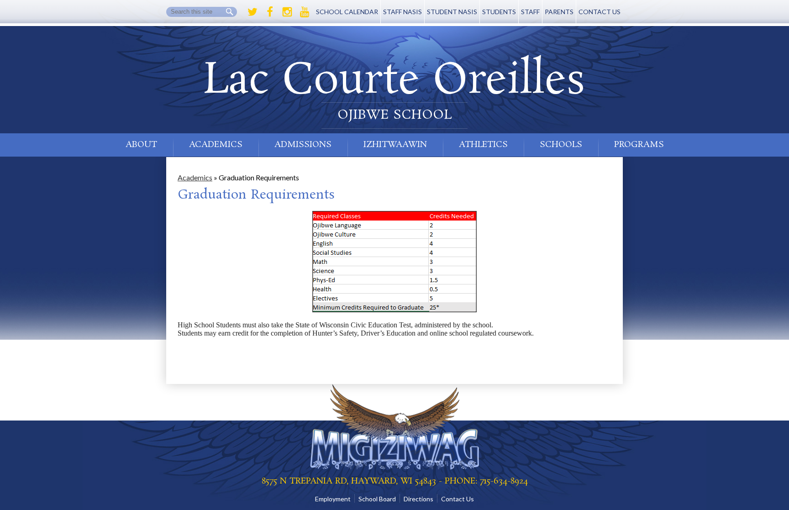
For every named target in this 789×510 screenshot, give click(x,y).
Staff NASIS (402, 12)
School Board (377, 499)
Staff (530, 12)
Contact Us (600, 12)
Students (499, 12)
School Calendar (347, 12)
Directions (418, 499)
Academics (195, 177)
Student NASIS (452, 12)
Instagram (287, 11)
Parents (559, 12)
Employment (333, 499)
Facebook (269, 11)
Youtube (304, 11)
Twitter (252, 11)
